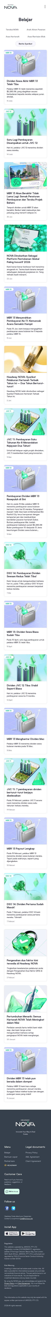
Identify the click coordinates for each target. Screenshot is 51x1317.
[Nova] (10, 6)
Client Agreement (33, 1161)
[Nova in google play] (28, 1233)
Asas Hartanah (12, 36)
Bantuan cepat (10, 1157)
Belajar (7, 1152)
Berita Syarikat (25, 44)
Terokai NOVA (12, 29)
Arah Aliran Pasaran (36, 29)
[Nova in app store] (11, 1233)
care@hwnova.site (26, 1219)
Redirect (10, 1165)
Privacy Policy (32, 1152)
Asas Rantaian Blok (36, 36)
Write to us (13, 1191)
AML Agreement (32, 1157)
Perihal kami (9, 1161)
